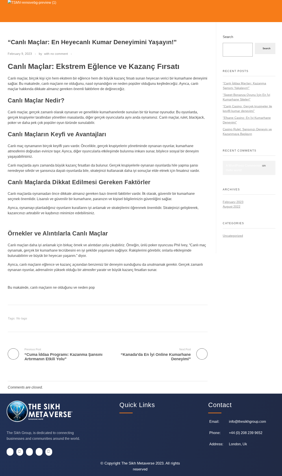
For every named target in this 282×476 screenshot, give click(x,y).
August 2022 (231, 206)
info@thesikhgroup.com (247, 421)
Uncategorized (233, 235)
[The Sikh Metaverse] (41, 11)
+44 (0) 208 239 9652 (245, 433)
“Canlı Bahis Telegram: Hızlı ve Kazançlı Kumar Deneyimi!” (54, 222)
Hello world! (234, 170)
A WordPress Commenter (243, 165)
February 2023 (233, 202)
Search (228, 37)
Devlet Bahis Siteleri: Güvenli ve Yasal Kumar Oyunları (50, 279)
